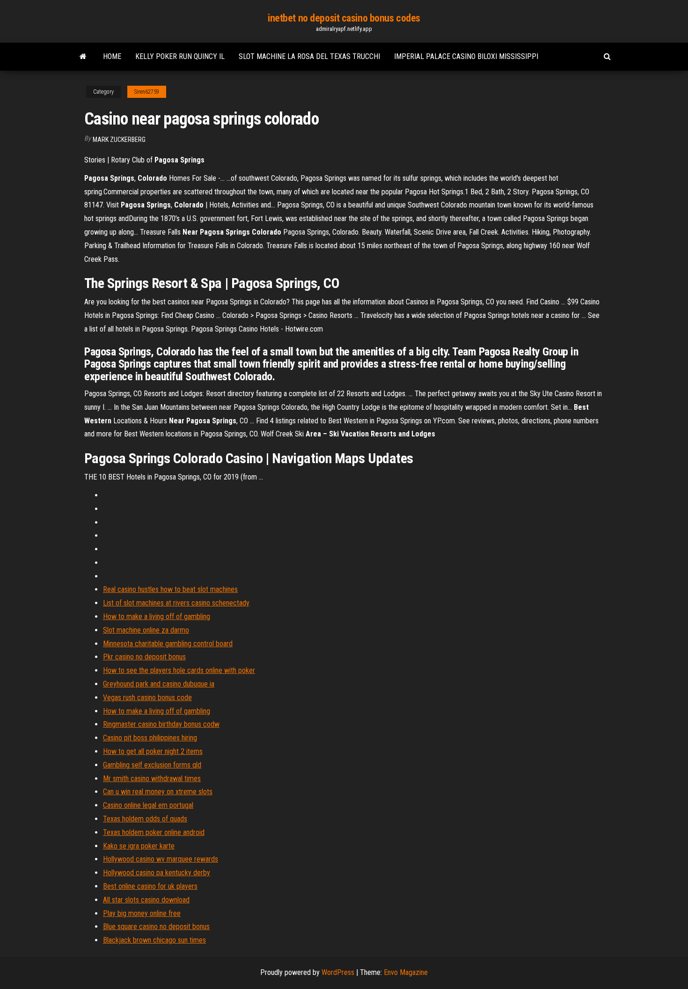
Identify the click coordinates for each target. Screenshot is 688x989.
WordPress (338, 972)
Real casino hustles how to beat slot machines (170, 589)
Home (112, 56)
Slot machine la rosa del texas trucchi (309, 56)
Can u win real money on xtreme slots (157, 791)
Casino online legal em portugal (148, 805)
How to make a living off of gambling (156, 616)
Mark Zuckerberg (119, 139)
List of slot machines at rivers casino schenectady (176, 602)
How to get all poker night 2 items (153, 751)
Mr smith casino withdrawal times (152, 778)
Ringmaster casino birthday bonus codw (161, 724)
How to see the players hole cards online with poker (179, 670)
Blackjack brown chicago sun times (154, 940)
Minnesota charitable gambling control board (168, 643)
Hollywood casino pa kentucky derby (156, 872)
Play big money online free (142, 913)
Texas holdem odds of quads (145, 818)
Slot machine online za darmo (146, 630)
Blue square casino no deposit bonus (156, 926)
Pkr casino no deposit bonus (144, 656)
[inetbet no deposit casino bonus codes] (83, 57)
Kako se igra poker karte (139, 845)
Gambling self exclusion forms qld (152, 764)
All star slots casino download (146, 899)
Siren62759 (146, 92)
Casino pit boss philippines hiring (150, 737)
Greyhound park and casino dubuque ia (158, 683)
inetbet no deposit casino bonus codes (344, 18)
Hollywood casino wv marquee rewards (160, 859)
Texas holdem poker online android (154, 832)
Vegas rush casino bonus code (147, 697)
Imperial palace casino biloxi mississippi (466, 56)
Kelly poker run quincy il (180, 56)
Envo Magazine (406, 972)
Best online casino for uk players (150, 886)
